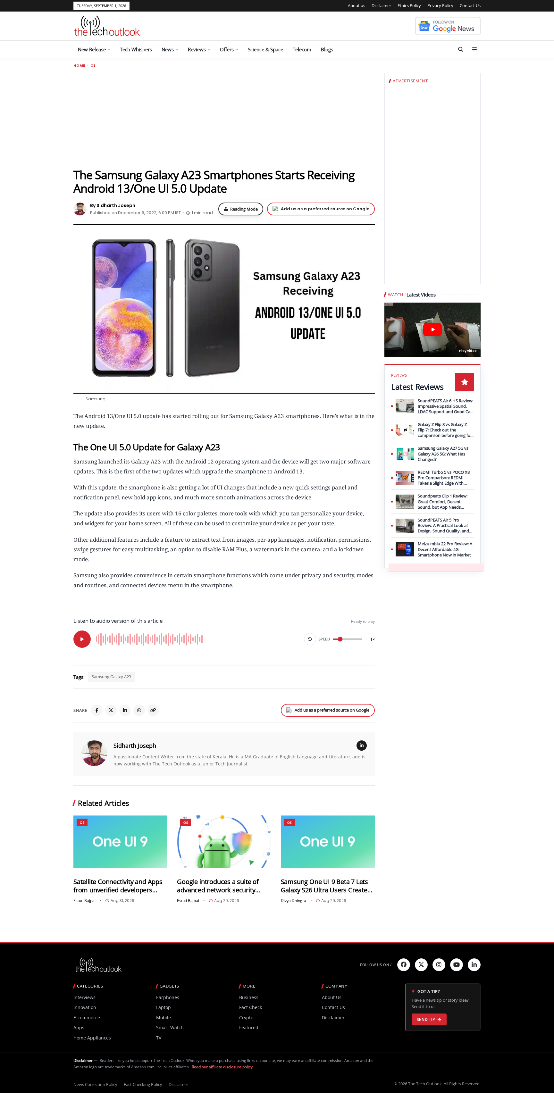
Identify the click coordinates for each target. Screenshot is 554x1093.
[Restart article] (310, 639)
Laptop (163, 1007)
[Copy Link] (153, 710)
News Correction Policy (95, 1084)
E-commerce (86, 1017)
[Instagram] (438, 964)
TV (158, 1038)
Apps (78, 1027)
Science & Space (265, 49)
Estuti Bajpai (84, 900)
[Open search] (461, 49)
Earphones (167, 997)
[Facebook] (97, 710)
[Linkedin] (474, 964)
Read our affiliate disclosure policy (222, 1067)
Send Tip (426, 1019)
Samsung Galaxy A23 (111, 677)
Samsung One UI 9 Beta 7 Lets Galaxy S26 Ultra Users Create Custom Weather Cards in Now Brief (326, 886)
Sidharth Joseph (134, 745)
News (168, 49)
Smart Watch (170, 1027)
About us (356, 5)
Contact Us (470, 5)
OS (93, 65)
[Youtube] (456, 964)
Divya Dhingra (293, 900)
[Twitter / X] (111, 710)
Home (79, 65)
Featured (248, 1027)
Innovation (84, 1007)
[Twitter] (421, 964)
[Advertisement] (224, 118)
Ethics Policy (409, 5)
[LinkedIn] (125, 710)
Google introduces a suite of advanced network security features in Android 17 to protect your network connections (217, 886)
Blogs (327, 49)
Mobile (163, 1017)
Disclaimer (381, 5)
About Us (331, 997)
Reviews (197, 49)
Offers (227, 49)
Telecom (302, 49)
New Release (92, 49)
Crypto (246, 1017)
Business (248, 997)
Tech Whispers (136, 49)
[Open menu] (474, 49)
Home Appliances (92, 1038)
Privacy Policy (440, 5)
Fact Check (250, 1007)
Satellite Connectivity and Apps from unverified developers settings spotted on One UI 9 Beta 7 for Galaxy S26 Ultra (118, 886)
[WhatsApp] (139, 710)
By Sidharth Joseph (112, 205)
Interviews (84, 997)
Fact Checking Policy (143, 1084)
